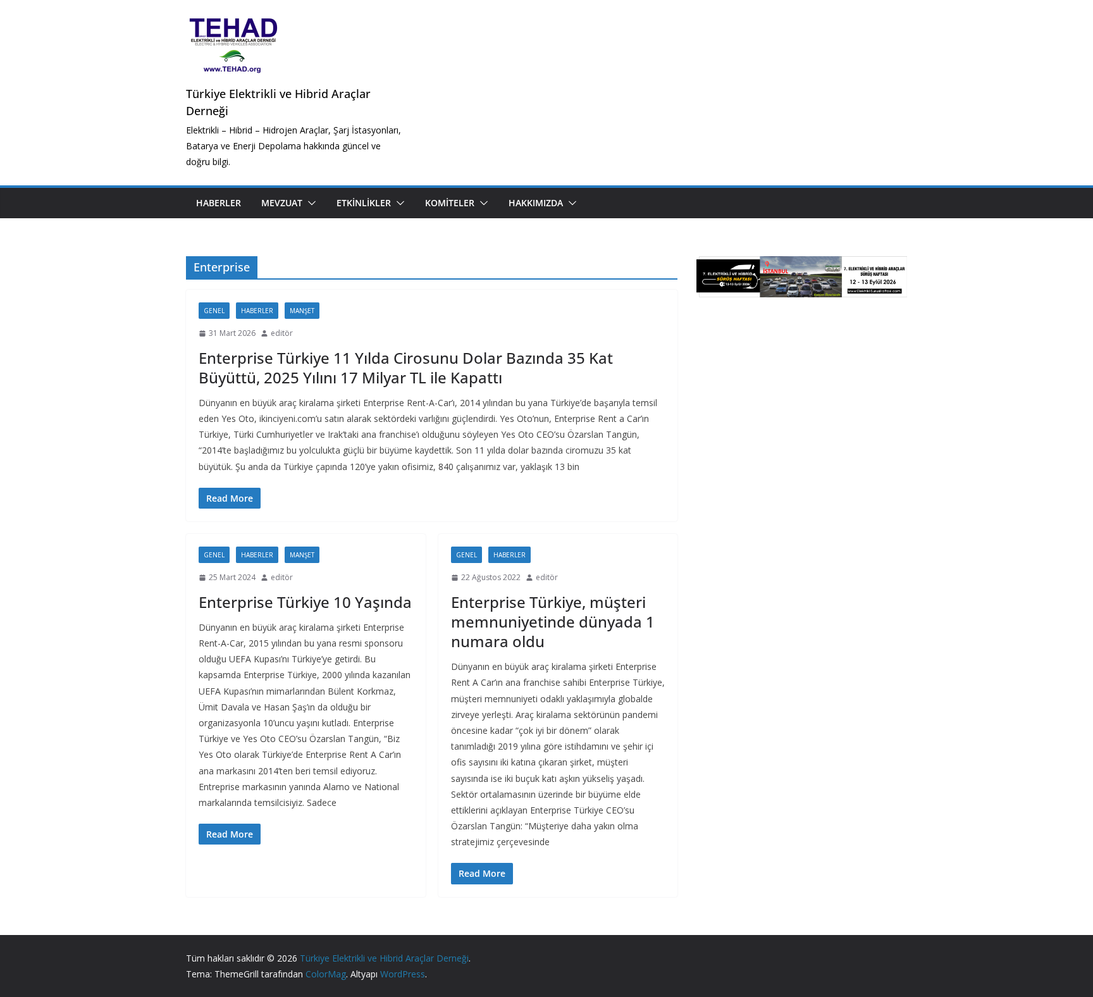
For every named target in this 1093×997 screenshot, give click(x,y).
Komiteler (449, 203)
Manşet (302, 310)
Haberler (218, 203)
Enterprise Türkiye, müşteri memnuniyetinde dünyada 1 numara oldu (553, 621)
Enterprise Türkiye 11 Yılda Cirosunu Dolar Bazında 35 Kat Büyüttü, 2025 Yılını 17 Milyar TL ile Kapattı (406, 367)
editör (282, 333)
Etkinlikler (364, 203)
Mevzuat (281, 203)
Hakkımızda (536, 203)
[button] (309, 203)
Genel (214, 310)
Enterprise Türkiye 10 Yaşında (305, 601)
